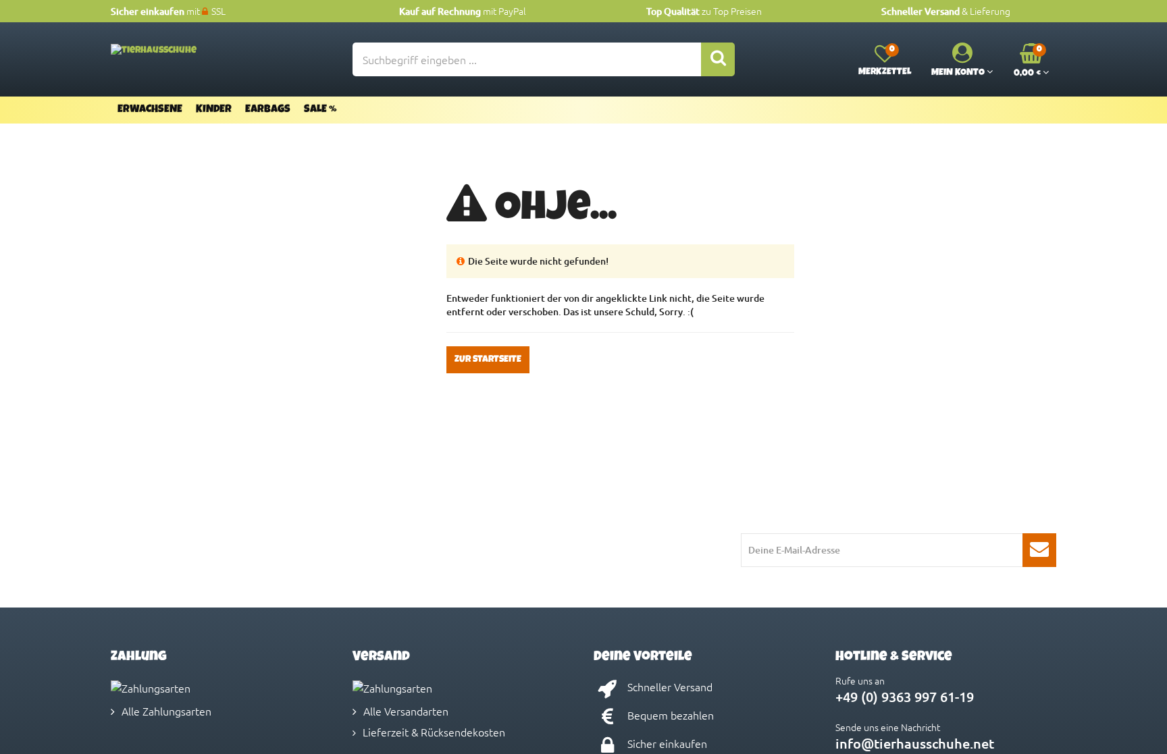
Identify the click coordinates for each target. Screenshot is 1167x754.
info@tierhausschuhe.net (914, 743)
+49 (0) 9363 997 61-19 (904, 696)
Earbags (267, 110)
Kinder (214, 110)
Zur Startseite (488, 360)
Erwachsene (150, 110)
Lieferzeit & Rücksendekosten (434, 731)
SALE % (320, 110)
